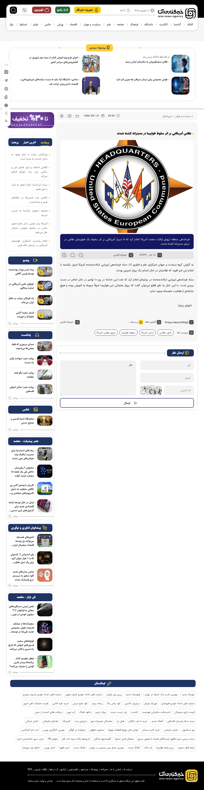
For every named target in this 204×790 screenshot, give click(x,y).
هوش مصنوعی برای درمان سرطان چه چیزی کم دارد (142, 79)
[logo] (177, 13)
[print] (61, 116)
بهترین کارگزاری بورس (54, 730)
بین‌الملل (167, 116)
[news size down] (80, 255)
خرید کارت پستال (151, 730)
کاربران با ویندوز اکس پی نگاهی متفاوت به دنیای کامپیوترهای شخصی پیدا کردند (21, 489)
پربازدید (45, 142)
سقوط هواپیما (128, 333)
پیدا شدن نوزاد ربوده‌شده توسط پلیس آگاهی (21, 272)
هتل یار (120, 721)
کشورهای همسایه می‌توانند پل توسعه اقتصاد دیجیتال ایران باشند (23, 541)
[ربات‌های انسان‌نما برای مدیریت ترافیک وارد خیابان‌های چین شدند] (44, 453)
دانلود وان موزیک (31, 748)
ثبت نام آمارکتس (29, 730)
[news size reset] (72, 255)
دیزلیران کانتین (132, 703)
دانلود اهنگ (85, 712)
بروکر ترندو (101, 712)
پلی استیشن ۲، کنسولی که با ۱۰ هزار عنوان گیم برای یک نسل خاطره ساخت (22, 558)
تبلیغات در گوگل (77, 730)
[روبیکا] (6, 105)
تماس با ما (115, 769)
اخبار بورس (49, 748)
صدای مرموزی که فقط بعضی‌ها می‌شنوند (23, 346)
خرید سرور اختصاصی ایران (30, 739)
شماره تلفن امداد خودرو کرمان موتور (84, 694)
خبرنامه (104, 769)
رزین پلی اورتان (114, 694)
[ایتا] (6, 96)
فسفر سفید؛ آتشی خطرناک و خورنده (25, 315)
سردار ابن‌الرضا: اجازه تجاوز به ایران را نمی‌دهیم (29, 187)
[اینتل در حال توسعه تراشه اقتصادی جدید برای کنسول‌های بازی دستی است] (44, 505)
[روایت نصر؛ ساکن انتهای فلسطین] (44, 389)
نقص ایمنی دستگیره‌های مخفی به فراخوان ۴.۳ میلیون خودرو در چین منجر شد (21, 610)
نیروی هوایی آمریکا (106, 333)
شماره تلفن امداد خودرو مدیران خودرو (42, 694)
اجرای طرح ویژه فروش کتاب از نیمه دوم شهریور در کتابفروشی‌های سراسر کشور (53, 60)
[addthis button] (131, 255)
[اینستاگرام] (6, 71)
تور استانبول (188, 730)
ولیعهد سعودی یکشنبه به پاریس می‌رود (29, 213)
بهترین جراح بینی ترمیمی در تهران (107, 748)
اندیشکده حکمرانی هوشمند (156, 712)
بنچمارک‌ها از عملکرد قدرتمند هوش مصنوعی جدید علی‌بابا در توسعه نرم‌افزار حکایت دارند (22, 628)
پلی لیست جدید (119, 712)
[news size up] (64, 255)
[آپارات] (6, 88)
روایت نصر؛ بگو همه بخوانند (24, 375)
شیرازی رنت (81, 721)
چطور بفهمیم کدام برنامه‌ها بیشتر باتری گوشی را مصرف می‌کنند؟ (22, 662)
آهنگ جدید (157, 721)
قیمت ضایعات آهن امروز (35, 703)
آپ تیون (71, 712)
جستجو (84, 769)
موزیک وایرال (150, 703)
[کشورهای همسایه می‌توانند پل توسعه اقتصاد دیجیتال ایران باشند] (44, 540)
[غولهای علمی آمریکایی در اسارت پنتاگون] (44, 286)
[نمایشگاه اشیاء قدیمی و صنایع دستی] (44, 421)
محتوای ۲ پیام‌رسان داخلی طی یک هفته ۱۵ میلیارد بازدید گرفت (22, 472)
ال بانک (148, 748)
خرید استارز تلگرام (138, 721)
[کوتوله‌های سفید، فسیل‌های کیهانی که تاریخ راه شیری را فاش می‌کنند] (44, 644)
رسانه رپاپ (97, 703)
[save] (70, 116)
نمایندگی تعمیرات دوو (101, 721)
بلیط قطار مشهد (186, 748)
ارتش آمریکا (147, 333)
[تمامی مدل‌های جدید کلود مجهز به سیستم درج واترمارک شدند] (44, 575)
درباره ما (128, 769)
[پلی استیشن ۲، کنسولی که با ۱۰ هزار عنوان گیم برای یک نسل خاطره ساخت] (44, 557)
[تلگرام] (6, 79)
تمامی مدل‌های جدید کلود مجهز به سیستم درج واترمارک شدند (23, 576)
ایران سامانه (33, 781)
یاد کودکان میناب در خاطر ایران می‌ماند (21, 300)
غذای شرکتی (32, 721)
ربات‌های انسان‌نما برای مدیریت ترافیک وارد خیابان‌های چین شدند (22, 454)
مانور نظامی (166, 333)
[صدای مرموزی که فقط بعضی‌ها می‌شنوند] (44, 346)
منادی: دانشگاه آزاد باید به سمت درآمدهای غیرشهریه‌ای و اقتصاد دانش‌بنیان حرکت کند (49, 81)
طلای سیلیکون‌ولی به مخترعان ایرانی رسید (146, 62)
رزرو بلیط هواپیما (165, 748)
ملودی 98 (53, 739)
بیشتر (15, 323)
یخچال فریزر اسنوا (124, 739)
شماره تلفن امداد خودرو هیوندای (178, 703)
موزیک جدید (188, 694)
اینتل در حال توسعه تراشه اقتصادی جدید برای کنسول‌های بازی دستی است (21, 506)
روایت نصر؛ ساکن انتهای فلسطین (22, 389)
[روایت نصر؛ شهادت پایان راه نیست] (44, 360)
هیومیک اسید (133, 694)
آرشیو (63, 769)
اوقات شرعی (41, 769)
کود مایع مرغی (80, 703)
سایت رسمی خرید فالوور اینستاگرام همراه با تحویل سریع (166, 739)
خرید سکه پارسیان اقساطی (180, 721)
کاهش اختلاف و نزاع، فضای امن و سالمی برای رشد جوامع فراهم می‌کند (29, 171)
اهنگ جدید (79, 748)
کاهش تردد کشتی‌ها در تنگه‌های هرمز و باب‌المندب (29, 200)
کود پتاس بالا (113, 703)
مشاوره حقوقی (97, 730)
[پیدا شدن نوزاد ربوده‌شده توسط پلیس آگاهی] (44, 271)
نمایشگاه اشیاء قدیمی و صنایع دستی (22, 421)
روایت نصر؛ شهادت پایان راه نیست (22, 360)
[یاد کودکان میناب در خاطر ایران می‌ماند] (44, 300)
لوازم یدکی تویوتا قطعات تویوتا (123, 730)
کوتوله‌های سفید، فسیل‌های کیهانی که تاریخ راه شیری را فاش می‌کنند (21, 645)
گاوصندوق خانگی (102, 739)
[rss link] (6, 120)
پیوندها (94, 769)
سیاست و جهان (182, 116)
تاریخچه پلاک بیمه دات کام (76, 739)
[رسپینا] (30, 119)
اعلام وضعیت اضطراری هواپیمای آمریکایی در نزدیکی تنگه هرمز (29, 243)
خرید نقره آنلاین (60, 703)
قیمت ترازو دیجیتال (184, 712)
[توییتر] (6, 113)
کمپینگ (66, 721)
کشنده (134, 712)
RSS (30, 769)
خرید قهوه (64, 748)
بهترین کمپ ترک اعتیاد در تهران (161, 694)
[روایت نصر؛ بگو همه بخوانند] (44, 375)
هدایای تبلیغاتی (50, 721)
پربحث (15, 142)
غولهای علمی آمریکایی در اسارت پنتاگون (21, 286)
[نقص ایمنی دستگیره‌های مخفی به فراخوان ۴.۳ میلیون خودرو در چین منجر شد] (44, 609)
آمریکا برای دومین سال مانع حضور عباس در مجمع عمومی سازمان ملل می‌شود (29, 227)
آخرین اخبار (29, 142)
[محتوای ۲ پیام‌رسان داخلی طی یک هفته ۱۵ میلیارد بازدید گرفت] (44, 471)
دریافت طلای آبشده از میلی (48, 712)
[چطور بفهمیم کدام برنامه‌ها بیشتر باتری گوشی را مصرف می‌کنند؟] (44, 661)
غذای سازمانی (171, 730)
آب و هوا (53, 769)
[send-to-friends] (77, 116)
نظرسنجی (73, 769)
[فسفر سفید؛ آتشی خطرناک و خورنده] (44, 314)
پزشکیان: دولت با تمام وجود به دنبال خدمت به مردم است (29, 156)
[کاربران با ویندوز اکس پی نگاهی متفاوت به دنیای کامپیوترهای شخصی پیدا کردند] (44, 488)
